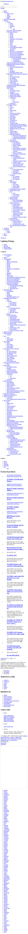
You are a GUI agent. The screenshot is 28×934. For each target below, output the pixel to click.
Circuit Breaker (13, 740)
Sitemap (12, 737)
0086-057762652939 (9, 721)
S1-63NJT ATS (12, 555)
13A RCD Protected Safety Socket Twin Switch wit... (15, 538)
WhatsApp (3, 744)
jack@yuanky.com (8, 1)
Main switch (4, 738)
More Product (7, 247)
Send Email (3, 743)
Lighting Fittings (8, 248)
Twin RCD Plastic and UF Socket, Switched (15, 526)
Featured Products (5, 737)
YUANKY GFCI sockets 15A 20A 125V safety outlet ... (15, 634)
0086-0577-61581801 (9, 717)
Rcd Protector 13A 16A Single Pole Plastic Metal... (15, 548)
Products (6, 246)
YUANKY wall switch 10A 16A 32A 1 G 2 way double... (15, 577)
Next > (6, 658)
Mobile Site (18, 737)
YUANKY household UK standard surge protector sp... (15, 606)
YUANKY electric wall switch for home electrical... (15, 565)
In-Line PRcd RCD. (13, 655)
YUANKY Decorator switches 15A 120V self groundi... (14, 647)
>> (9, 658)
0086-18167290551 (8, 718)
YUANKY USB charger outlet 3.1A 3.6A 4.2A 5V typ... (15, 591)
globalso (25, 736)
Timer (12, 738)
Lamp (8, 738)
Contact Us (3, 238)
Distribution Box (5, 740)
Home (5, 244)
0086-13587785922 (8, 719)
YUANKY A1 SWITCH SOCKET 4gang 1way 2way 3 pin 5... (14, 621)
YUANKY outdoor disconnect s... (13, 507)
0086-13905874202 (8, 715)
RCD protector (17, 738)
